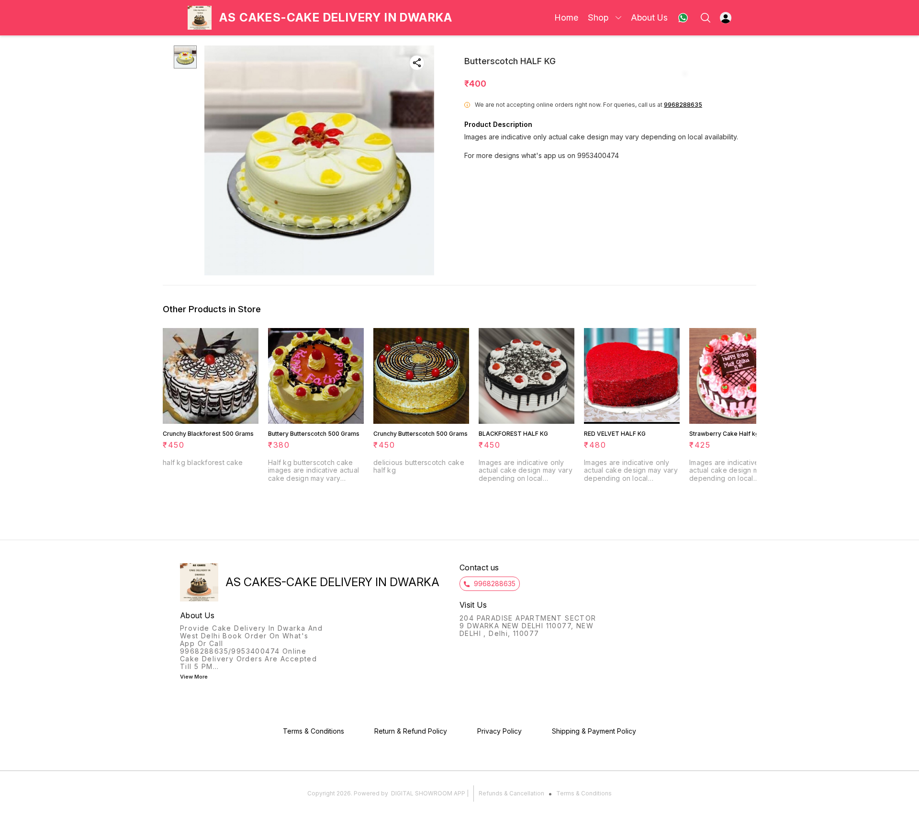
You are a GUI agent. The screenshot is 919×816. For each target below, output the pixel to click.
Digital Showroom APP (428, 793)
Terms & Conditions (584, 793)
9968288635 (683, 104)
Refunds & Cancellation (511, 793)
